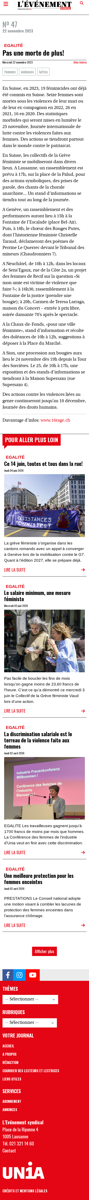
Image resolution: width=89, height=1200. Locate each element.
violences (27, 71)
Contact (9, 1150)
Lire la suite (14, 570)
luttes (43, 71)
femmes (10, 71)
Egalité (13, 45)
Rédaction (10, 1062)
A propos (9, 1054)
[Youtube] (33, 975)
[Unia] (23, 1170)
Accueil (8, 1045)
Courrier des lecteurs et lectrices (30, 1070)
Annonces (9, 1109)
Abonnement (11, 1101)
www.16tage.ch (55, 421)
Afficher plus (44, 951)
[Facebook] (7, 975)
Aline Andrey (80, 62)
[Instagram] (19, 975)
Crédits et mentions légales (24, 1190)
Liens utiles (11, 1079)
